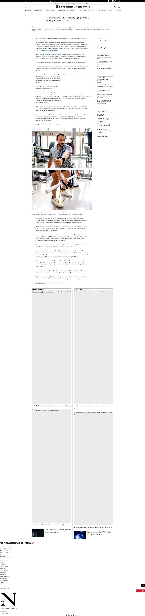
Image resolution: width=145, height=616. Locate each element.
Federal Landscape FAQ (87, 3)
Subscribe (139, 591)
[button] (115, 7)
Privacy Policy (3, 611)
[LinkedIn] (101, 47)
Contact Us (27, 1)
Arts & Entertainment (71, 10)
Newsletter (56, 1)
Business (80, 10)
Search (1, 582)
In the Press (42, 1)
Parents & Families (65, 1)
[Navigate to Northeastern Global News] (72, 543)
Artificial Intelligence (88, 10)
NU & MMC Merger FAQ (58, 3)
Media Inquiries (49, 1)
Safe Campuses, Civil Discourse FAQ (73, 3)
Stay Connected (4, 588)
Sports (110, 10)
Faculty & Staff (73, 1)
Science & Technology (50, 10)
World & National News (38, 10)
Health (95, 10)
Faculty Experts (34, 1)
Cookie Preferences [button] (5, 613)
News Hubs (3, 574)
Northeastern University (10, 608)
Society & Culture (103, 10)
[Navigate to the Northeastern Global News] (73, 7)
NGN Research (4, 578)
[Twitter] (104, 47)
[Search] (143, 585)
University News (27, 10)
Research (119, 10)
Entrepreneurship (61, 10)
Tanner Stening (104, 38)
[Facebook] (98, 47)
